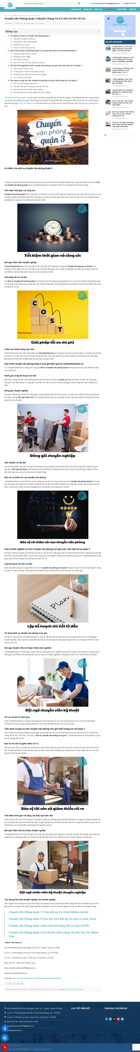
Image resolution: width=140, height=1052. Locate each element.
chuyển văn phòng (86, 103)
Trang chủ (76, 9)
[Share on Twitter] (10, 984)
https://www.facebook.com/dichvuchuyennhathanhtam (36, 978)
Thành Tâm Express (37, 23)
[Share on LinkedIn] (22, 984)
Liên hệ (132, 9)
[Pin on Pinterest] (18, 984)
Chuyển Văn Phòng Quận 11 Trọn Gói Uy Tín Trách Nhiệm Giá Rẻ (48, 912)
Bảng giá (88, 9)
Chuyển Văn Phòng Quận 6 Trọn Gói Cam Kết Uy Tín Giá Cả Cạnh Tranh (52, 919)
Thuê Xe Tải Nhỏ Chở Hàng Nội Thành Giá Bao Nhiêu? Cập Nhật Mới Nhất (123, 124)
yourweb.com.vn (46, 1049)
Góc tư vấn (29, 15)
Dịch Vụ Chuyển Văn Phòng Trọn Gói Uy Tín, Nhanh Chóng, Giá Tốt (123, 114)
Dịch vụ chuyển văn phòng (14, 15)
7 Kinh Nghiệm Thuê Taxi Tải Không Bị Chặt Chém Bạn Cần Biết (122, 81)
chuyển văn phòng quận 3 (74, 989)
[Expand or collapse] (98, 31)
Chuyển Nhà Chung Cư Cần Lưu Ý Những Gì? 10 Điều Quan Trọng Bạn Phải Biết (123, 59)
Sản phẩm (17, 1046)
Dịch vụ (98, 9)
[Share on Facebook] (6, 984)
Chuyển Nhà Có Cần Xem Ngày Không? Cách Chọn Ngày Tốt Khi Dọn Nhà (122, 48)
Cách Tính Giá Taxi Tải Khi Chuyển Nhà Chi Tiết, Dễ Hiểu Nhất (122, 103)
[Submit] (79, 3)
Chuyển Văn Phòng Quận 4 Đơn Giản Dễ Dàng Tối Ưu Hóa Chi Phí (49, 925)
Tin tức (109, 9)
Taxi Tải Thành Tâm (27, 103)
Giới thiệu (121, 9)
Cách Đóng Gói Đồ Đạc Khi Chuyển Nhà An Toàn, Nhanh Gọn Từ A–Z (122, 70)
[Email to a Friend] (14, 984)
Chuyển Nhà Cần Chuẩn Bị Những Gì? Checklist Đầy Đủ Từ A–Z (122, 92)
